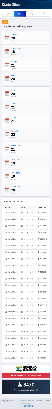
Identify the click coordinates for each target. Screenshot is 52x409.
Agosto (14, 131)
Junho (14, 104)
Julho (13, 117)
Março (14, 62)
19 (13, 176)
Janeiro (14, 35)
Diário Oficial (11, 4)
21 (13, 65)
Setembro (15, 146)
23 (13, 134)
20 (13, 38)
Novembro (15, 173)
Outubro (15, 159)
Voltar (5, 22)
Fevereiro (15, 48)
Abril (13, 75)
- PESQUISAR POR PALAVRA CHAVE (27, 376)
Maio (13, 90)
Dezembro (15, 187)
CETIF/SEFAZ (28, 406)
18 (13, 51)
